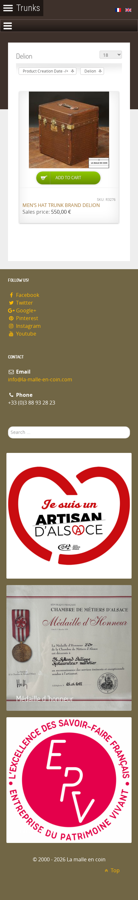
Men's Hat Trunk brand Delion (61, 205)
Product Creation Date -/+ (45, 71)
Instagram (28, 326)
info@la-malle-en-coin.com (40, 380)
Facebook (27, 295)
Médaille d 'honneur (44, 698)
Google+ (25, 311)
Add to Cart (68, 177)
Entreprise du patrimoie (51, 831)
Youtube (25, 334)
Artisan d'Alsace (39, 566)
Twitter (24, 303)
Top (114, 870)
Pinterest (26, 318)
